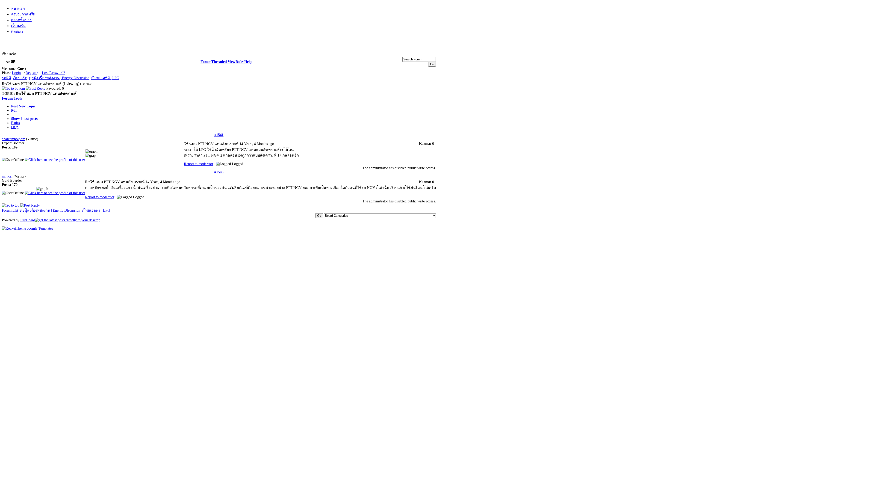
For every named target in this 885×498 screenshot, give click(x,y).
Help (248, 62)
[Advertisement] (219, 48)
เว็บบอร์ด (18, 26)
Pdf (14, 110)
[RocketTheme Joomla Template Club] (27, 228)
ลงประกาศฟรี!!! (23, 14)
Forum (206, 62)
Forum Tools (12, 98)
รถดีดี (6, 78)
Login (16, 73)
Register (31, 73)
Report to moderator (198, 164)
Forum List (10, 210)
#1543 (219, 172)
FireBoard (27, 220)
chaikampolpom (13, 139)
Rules (240, 62)
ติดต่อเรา (18, 31)
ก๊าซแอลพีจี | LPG (105, 78)
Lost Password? (53, 73)
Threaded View (223, 62)
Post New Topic (23, 106)
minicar (7, 176)
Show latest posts (24, 119)
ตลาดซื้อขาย (21, 20)
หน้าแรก (18, 8)
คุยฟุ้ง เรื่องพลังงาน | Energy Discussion (59, 78)
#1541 (219, 135)
